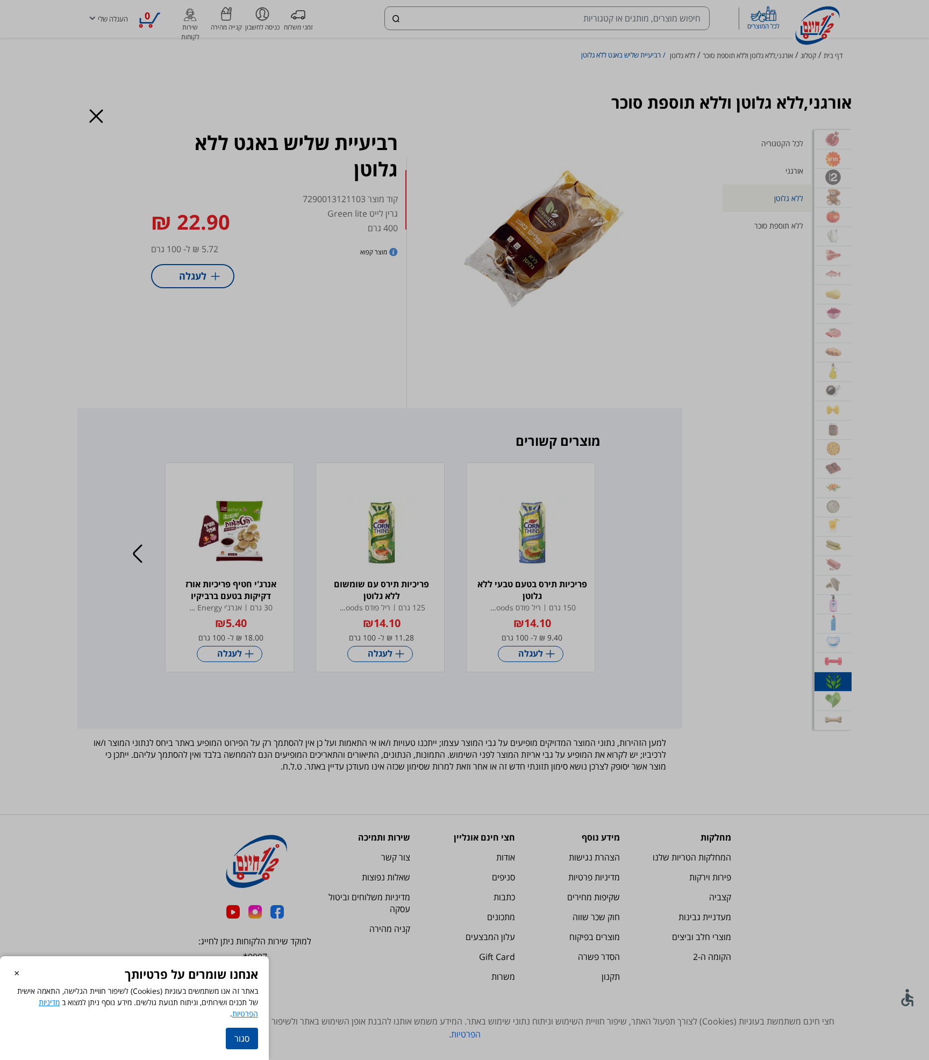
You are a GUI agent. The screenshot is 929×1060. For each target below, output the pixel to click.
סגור (241, 1038)
